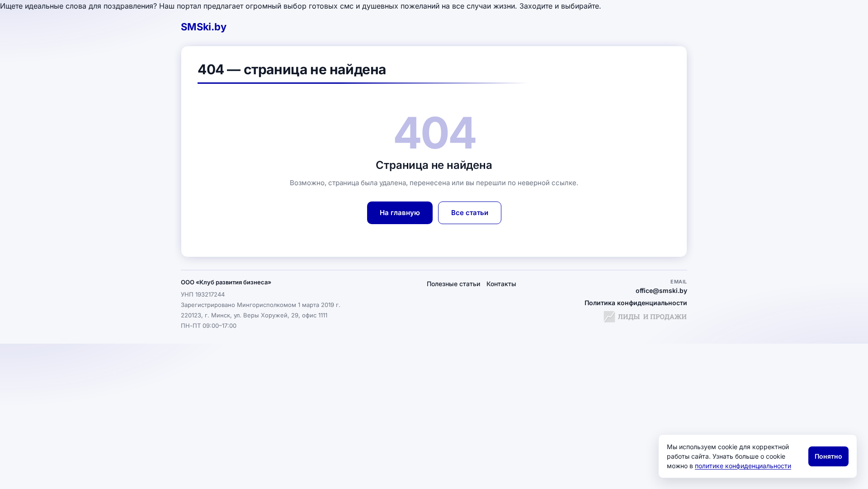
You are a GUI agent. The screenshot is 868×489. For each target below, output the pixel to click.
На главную (400, 212)
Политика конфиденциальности (636, 303)
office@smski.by (661, 290)
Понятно (828, 456)
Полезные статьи (453, 284)
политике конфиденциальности (743, 466)
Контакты (501, 284)
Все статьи (469, 212)
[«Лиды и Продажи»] (645, 318)
